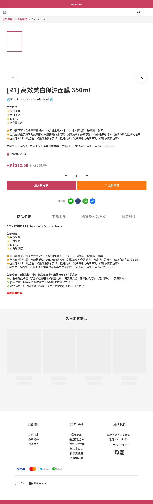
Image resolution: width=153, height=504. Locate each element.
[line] (71, 201)
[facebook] (78, 201)
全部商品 (8, 19)
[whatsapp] (85, 201)
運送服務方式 (76, 439)
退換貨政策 (76, 448)
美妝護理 (22, 19)
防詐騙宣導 (76, 458)
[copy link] (92, 201)
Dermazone (39, 19)
